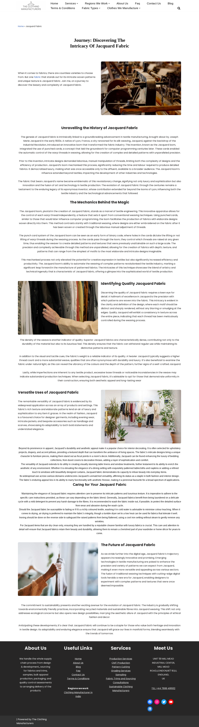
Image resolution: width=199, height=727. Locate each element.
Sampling (121, 674)
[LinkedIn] (150, 709)
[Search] (178, 8)
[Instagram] (157, 702)
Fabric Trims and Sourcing (121, 678)
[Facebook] (150, 702)
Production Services (120, 658)
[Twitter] (164, 702)
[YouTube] (171, 702)
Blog (170, 3)
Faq (137, 3)
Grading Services (121, 670)
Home (54, 3)
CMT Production (121, 662)
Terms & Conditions (78, 678)
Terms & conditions (63, 8)
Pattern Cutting (121, 666)
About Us (122, 3)
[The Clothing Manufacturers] (31, 5)
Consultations (121, 682)
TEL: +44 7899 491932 (163, 688)
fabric (37, 77)
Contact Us (154, 3)
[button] (77, 3)
